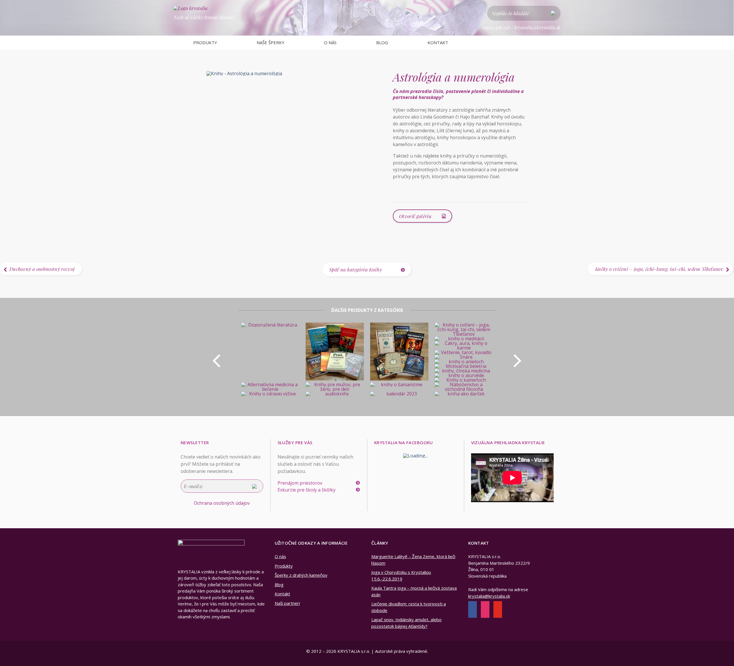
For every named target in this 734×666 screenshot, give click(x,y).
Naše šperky (270, 42)
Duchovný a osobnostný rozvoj (42, 269)
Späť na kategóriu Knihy (355, 269)
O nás (330, 42)
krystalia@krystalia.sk (537, 27)
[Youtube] (497, 610)
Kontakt (437, 42)
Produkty (205, 42)
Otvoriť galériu (415, 216)
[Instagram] (485, 610)
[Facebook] (472, 610)
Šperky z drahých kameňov (301, 575)
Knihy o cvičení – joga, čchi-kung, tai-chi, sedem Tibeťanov (659, 269)
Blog (382, 42)
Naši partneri (287, 603)
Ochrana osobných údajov (222, 503)
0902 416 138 (496, 27)
